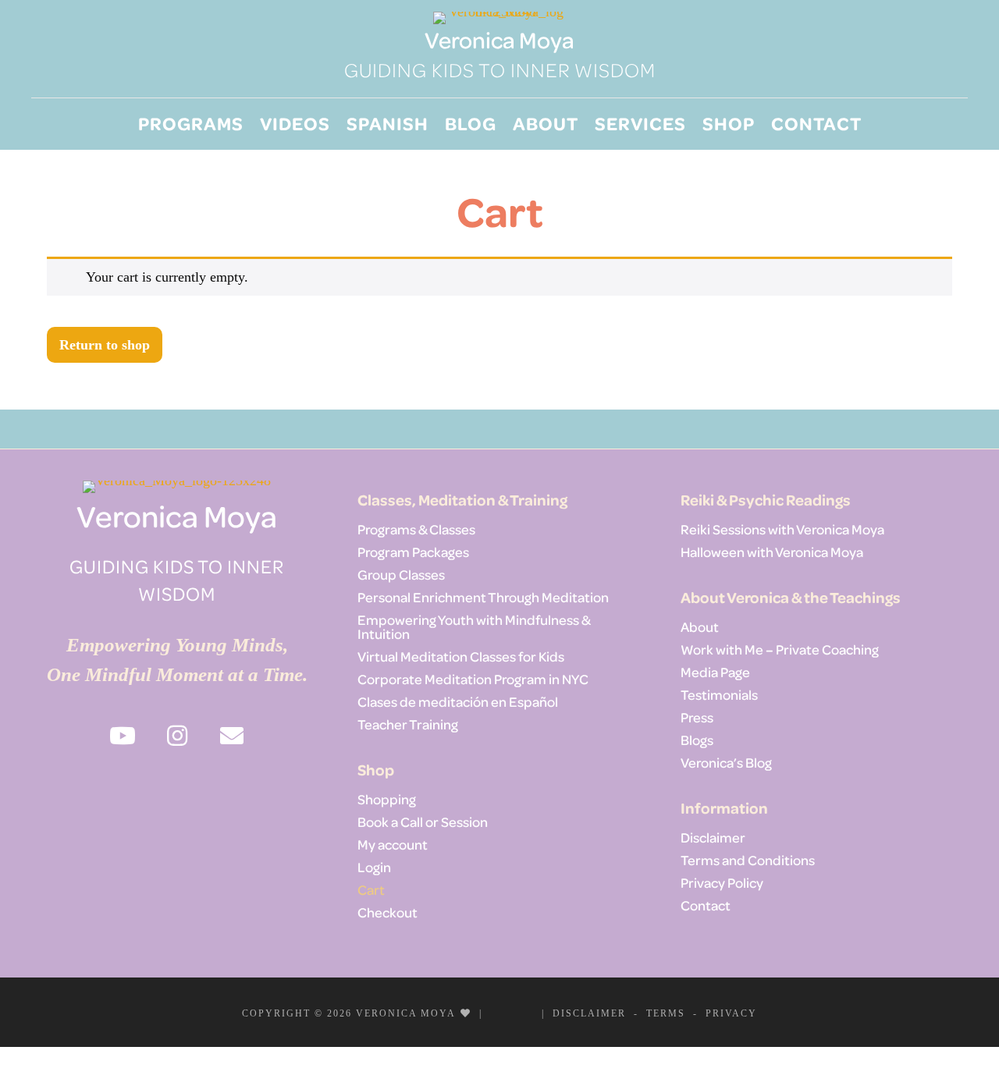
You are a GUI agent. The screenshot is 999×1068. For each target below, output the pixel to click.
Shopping (386, 798)
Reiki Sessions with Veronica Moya (782, 529)
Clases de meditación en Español (457, 701)
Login (374, 866)
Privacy (731, 1013)
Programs (191, 123)
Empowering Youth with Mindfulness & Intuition (473, 626)
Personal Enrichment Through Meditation (483, 596)
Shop (728, 123)
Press (697, 717)
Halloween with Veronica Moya (772, 551)
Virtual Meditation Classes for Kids (460, 656)
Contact (816, 123)
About (545, 123)
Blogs (697, 739)
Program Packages (413, 551)
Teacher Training (407, 724)
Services (640, 123)
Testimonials (719, 694)
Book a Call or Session (422, 821)
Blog (470, 123)
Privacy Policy (722, 882)
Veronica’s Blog (726, 762)
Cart (371, 889)
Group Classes (401, 574)
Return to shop (104, 345)
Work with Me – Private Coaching (780, 649)
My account (392, 844)
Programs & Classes (416, 529)
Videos (295, 123)
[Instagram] (523, 1012)
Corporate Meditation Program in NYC (472, 678)
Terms (665, 1013)
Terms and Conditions (748, 859)
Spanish (387, 123)
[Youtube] (501, 1012)
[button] (122, 735)
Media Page (715, 671)
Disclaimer (713, 837)
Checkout (387, 912)
